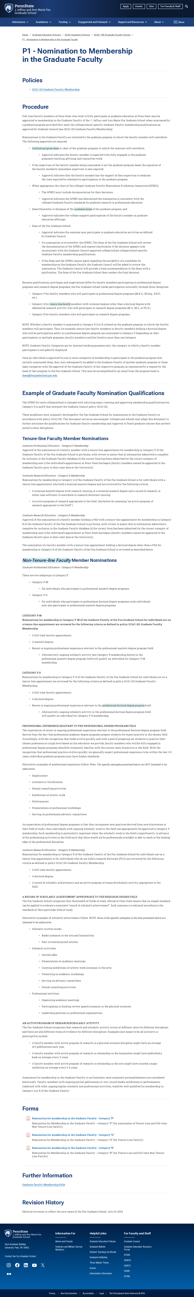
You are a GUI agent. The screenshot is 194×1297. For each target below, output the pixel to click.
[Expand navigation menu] (186, 6)
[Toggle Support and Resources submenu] (146, 22)
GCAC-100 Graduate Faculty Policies (112, 35)
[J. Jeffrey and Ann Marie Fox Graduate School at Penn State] (30, 9)
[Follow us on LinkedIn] (26, 1266)
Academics (42, 22)
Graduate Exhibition (98, 1257)
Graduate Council (132, 1241)
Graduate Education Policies (46, 35)
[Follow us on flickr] (9, 1275)
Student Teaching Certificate (103, 1252)
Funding (63, 22)
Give (151, 6)
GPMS (127, 1254)
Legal (101, 1293)
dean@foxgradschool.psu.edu (39, 375)
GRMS (127, 1271)
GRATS (127, 1265)
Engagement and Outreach (92, 22)
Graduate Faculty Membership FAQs (43, 1184)
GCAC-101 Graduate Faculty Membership (56, 89)
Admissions (18, 22)
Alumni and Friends (64, 1241)
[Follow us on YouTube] (34, 1266)
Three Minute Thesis (99, 1262)
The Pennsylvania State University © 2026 (127, 1293)
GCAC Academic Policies (77, 35)
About (157, 22)
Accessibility (88, 1293)
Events (138, 6)
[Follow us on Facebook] (17, 1266)
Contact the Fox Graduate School (20, 1256)
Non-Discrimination (69, 1293)
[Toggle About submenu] (163, 22)
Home (25, 35)
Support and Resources (131, 22)
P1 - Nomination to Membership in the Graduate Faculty (50, 39)
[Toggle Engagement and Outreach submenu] (110, 22)
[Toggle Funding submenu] (70, 22)
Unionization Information (101, 1273)
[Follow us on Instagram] (9, 1266)
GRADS (127, 1260)
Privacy (52, 1293)
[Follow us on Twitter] (43, 1266)
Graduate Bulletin (97, 1246)
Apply (126, 6)
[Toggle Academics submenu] (50, 22)
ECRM (127, 1276)
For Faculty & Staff (170, 6)
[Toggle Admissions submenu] (27, 22)
